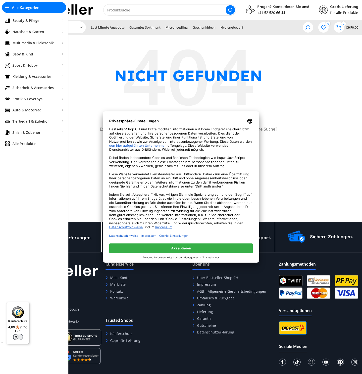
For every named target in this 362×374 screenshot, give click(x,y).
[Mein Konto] (308, 27)
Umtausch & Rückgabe (216, 298)
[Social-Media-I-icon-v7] (354, 362)
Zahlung (204, 305)
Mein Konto (119, 277)
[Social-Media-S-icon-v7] (311, 362)
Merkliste (118, 284)
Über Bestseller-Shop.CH (217, 277)
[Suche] (230, 10)
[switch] (18, 337)
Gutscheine (206, 325)
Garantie (204, 318)
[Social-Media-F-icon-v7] (282, 362)
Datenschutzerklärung (215, 332)
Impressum (206, 284)
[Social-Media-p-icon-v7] (340, 362)
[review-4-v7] (80, 337)
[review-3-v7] (80, 356)
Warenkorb (119, 298)
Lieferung (205, 311)
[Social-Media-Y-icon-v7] (325, 362)
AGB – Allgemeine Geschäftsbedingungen (231, 291)
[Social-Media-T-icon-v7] (296, 362)
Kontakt (116, 291)
